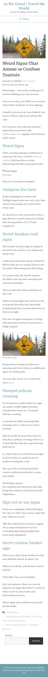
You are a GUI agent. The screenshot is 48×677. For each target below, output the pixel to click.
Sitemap (15, 670)
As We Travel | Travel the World (24, 6)
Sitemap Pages (28, 670)
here (11, 382)
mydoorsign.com (11, 134)
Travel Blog (12, 612)
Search (8, 635)
